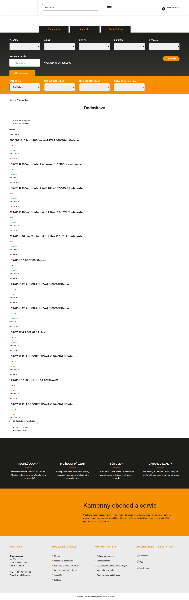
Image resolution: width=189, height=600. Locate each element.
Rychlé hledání (18, 56)
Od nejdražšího (22, 123)
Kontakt (57, 579)
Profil (83, 40)
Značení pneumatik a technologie (112, 565)
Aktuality (58, 574)
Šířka (47, 40)
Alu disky (85, 29)
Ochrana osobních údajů (65, 570)
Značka (13, 40)
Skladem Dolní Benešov (57, 62)
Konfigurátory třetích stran (108, 574)
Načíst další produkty (24, 421)
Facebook (11, 582)
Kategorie (15, 80)
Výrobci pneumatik (105, 570)
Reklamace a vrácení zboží (66, 565)
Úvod (11, 99)
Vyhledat (36, 62)
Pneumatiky (54, 29)
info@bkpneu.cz (24, 575)
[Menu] (109, 7)
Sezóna (153, 40)
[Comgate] (158, 556)
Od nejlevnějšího (22, 120)
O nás (57, 555)
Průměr (118, 40)
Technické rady (103, 560)
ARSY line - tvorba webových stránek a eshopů (94, 596)
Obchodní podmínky (63, 560)
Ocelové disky (116, 29)
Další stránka (21, 430)
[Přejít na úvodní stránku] (21, 7)
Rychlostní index (54, 80)
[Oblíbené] (159, 7)
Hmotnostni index (89, 80)
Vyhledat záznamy (95, 7)
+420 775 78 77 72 (22, 571)
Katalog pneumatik (105, 555)
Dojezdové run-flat (125, 80)
